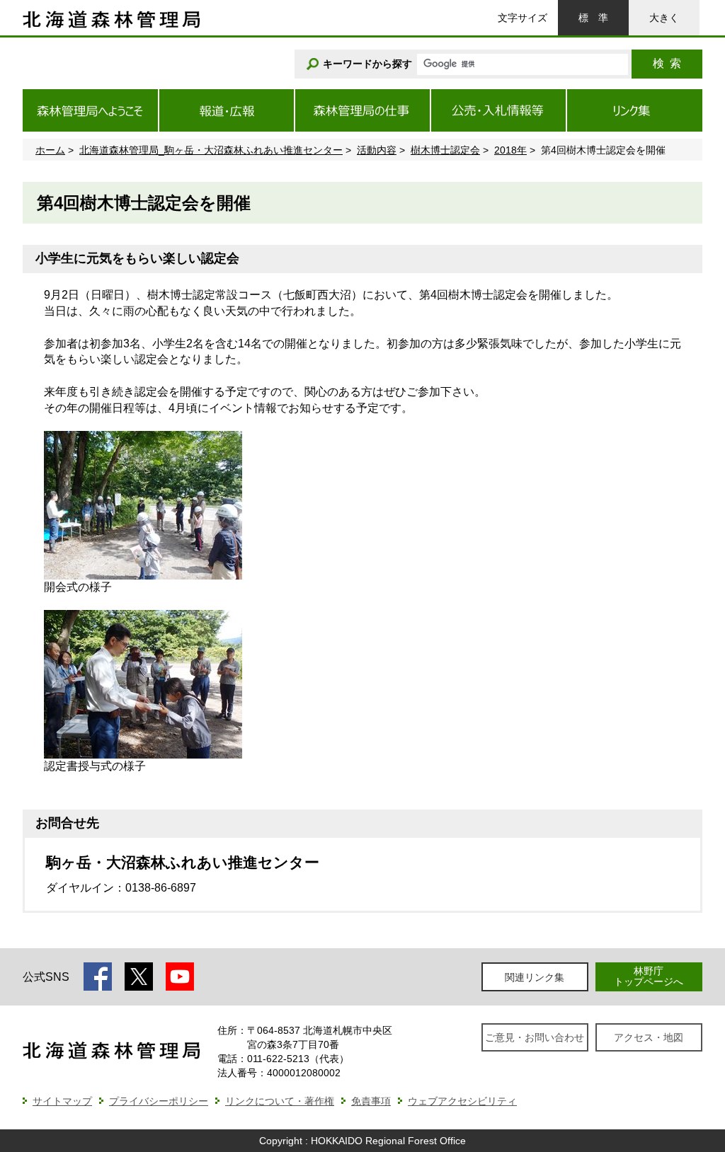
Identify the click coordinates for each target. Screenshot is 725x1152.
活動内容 (376, 150)
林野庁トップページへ (648, 976)
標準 (593, 17)
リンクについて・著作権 (279, 1101)
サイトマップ (62, 1101)
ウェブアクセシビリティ (462, 1101)
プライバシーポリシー (158, 1101)
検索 (667, 63)
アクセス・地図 (648, 1037)
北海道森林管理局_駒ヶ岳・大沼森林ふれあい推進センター (211, 150)
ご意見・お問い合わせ (534, 1037)
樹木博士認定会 (445, 150)
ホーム (50, 150)
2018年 (510, 150)
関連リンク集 (534, 977)
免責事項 (371, 1101)
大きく (664, 17)
